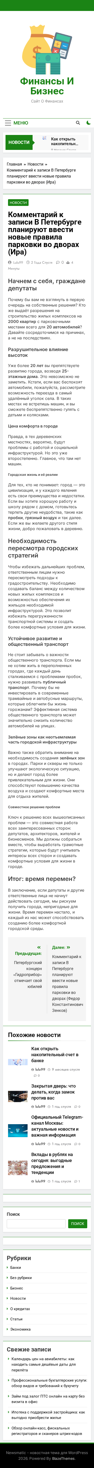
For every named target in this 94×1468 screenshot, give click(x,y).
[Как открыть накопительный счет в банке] (44, 138)
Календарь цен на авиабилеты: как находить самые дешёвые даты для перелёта (44, 1364)
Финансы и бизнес (47, 86)
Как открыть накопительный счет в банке (66, 141)
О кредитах (20, 1309)
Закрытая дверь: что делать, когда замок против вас (53, 1092)
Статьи (16, 1319)
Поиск (13, 1214)
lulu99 (18, 262)
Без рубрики (21, 1278)
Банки (15, 1267)
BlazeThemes (63, 1458)
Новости (18, 202)
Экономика (20, 1329)
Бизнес (16, 1288)
